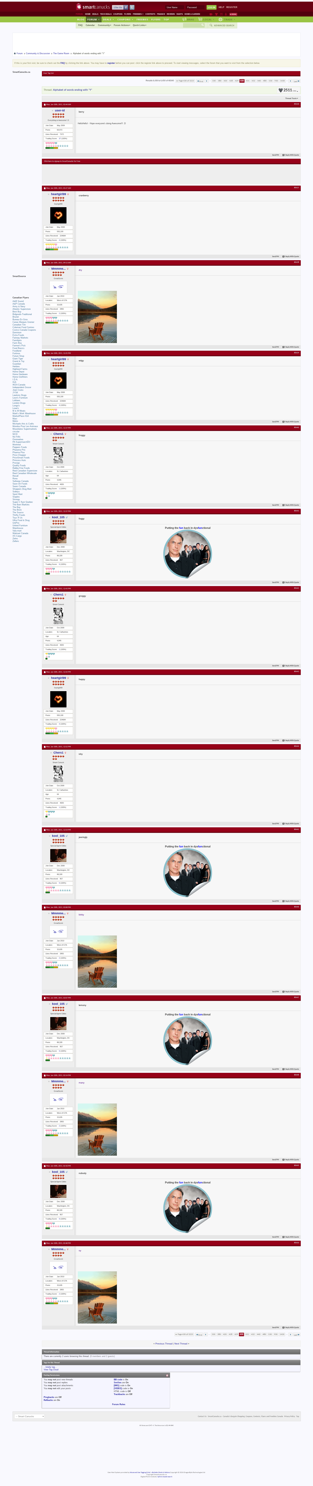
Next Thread (180, 1343)
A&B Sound (18, 301)
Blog (80, 19)
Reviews (171, 14)
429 (236, 81)
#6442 (296, 588)
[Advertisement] (104, 174)
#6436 (296, 104)
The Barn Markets (21, 504)
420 (225, 81)
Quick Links (139, 25)
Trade (229, 19)
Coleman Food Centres (23, 327)
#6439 (296, 353)
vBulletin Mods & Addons (160, 1472)
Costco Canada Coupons (24, 330)
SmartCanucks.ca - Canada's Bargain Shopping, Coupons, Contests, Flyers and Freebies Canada (245, 1416)
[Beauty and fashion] (216, 14)
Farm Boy (17, 343)
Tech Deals (106, 14)
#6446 (296, 907)
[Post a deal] (233, 14)
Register (231, 7)
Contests (150, 14)
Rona (15, 478)
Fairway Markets (20, 338)
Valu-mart (17, 530)
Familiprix (17, 340)
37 (60, 138)
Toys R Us (17, 517)
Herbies (16, 366)
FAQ (80, 25)
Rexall (15, 476)
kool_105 (58, 517)
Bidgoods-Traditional (22, 314)
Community (104, 25)
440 (259, 81)
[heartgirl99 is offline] (58, 215)
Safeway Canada (21, 481)
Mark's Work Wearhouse (24, 413)
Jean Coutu (18, 390)
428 (231, 81)
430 (242, 81)
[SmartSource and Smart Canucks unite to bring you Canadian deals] (26, 283)
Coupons (117, 14)
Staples (16, 497)
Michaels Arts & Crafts (23, 423)
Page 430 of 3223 (186, 81)
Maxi (15, 418)
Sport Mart (17, 494)
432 (253, 81)
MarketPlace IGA (21, 416)
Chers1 (58, 434)
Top (166, 19)
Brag (190, 19)
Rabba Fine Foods (21, 468)
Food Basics (18, 348)
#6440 (296, 428)
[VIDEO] (118, 1388)
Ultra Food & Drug (21, 520)
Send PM (275, 155)
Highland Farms (20, 369)
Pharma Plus (19, 452)
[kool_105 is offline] (58, 536)
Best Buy (17, 311)
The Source (18, 512)
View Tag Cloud (51, 1369)
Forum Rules (118, 1404)
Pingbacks (49, 1397)
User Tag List (48, 73)
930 (276, 81)
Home (87, 14)
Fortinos (16, 353)
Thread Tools (291, 98)
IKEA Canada (19, 384)
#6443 (296, 672)
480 (265, 81)
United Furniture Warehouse (20, 526)
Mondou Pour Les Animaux (25, 426)
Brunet (16, 317)
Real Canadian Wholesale (25, 473)
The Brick (17, 510)
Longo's (16, 405)
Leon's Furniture (20, 398)
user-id (60, 110)
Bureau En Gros (20, 319)
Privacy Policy (289, 1416)
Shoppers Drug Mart (22, 489)
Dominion (17, 332)
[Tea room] (211, 14)
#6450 (296, 1243)
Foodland (17, 351)
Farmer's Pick (19, 345)
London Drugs (19, 403)
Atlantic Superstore (22, 309)
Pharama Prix (19, 450)
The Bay (17, 507)
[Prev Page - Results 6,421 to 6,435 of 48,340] (207, 81)
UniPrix (16, 523)
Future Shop (18, 356)
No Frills (16, 437)
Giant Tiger (18, 358)
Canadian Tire (19, 324)
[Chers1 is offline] (58, 455)
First (201, 81)
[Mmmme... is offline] (58, 287)
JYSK (15, 392)
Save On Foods (20, 484)
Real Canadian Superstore (25, 470)
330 (214, 81)
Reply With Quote (292, 155)
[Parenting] (226, 14)
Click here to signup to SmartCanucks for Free (62, 161)
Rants (180, 14)
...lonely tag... (50, 1367)
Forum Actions (121, 25)
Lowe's (16, 408)
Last (295, 81)
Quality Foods (19, 465)
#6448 (296, 1075)
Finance (161, 14)
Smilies (117, 1382)
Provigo (16, 463)
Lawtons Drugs (20, 395)
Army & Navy (19, 306)
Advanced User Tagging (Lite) (140, 1472)
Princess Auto (19, 460)
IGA (14, 382)
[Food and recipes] (221, 14)
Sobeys (16, 491)
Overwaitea (18, 439)
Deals (95, 14)
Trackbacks (119, 1394)
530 (270, 81)
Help (221, 7)
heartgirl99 (58, 194)
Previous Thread (163, 1343)
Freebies (138, 14)
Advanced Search (224, 25)
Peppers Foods (20, 447)
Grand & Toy (18, 361)
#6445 (296, 829)
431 (247, 81)
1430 (282, 81)
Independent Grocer (22, 387)
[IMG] (116, 1385)
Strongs (16, 499)
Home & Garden (192, 14)
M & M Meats (19, 411)
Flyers (127, 14)
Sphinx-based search (164, 1477)
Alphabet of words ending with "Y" (72, 90)
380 (219, 81)
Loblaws (16, 400)
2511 (289, 90)
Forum (93, 19)
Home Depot (18, 371)
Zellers (16, 541)
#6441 (296, 511)
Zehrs (15, 538)
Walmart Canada (20, 533)
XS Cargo (17, 536)
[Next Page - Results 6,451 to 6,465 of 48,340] (290, 81)
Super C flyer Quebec (23, 502)
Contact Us (202, 1416)
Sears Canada (19, 486)
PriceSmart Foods (21, 457)
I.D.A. (15, 379)
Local (209, 19)
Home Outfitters (20, 377)
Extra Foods (18, 335)
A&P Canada (19, 304)
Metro (15, 421)
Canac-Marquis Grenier (23, 322)
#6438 (296, 262)
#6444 (296, 746)
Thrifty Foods (19, 515)
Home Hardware (20, 374)
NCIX (15, 434)
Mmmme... (58, 268)
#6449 (296, 1165)
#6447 (296, 997)
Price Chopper (19, 455)
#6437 (296, 188)
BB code (118, 1379)
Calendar (90, 25)
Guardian (17, 364)
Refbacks (48, 1400)
